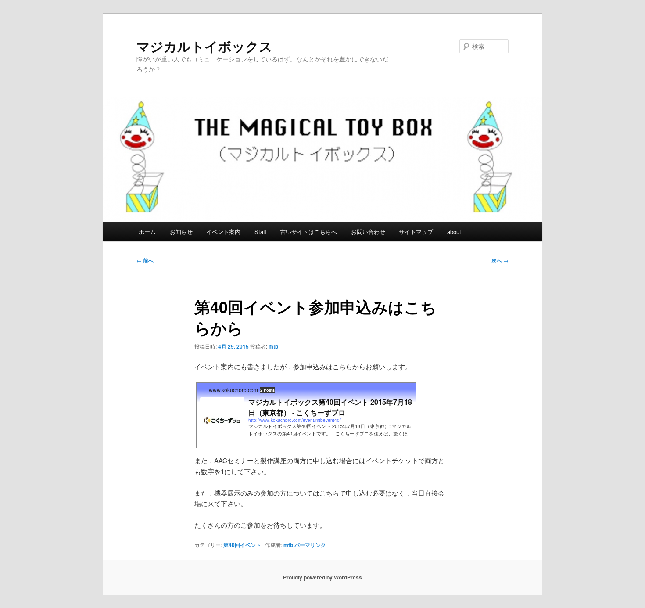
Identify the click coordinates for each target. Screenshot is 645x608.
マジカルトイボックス (204, 45)
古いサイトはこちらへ (308, 231)
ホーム (147, 231)
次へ (500, 260)
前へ (145, 260)
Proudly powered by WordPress (322, 577)
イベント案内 (223, 231)
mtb (273, 346)
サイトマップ (416, 231)
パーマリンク (310, 545)
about (454, 231)
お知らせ (181, 231)
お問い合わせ (368, 231)
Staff (260, 231)
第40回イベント (242, 545)
